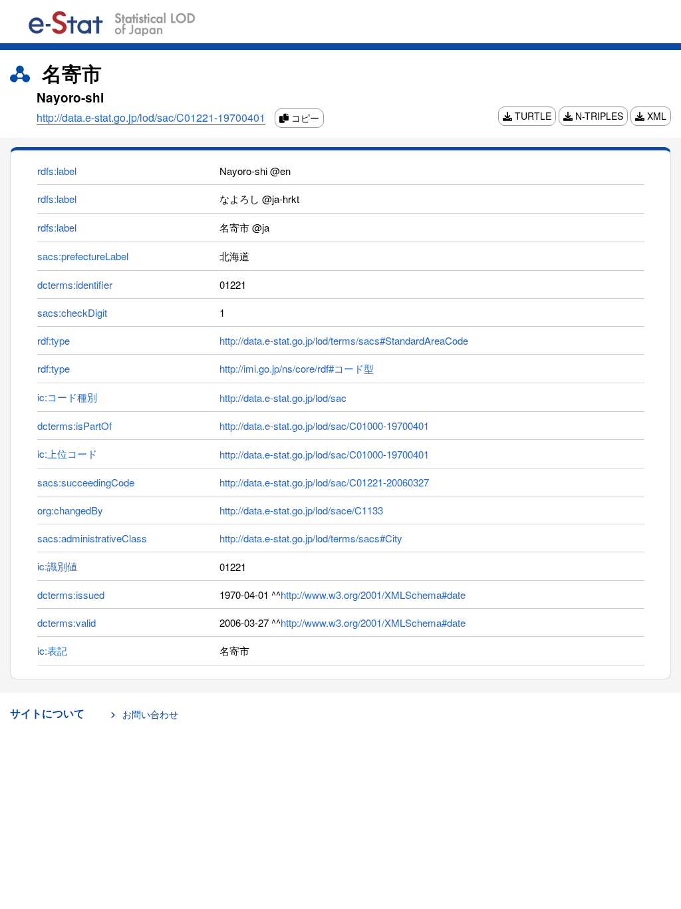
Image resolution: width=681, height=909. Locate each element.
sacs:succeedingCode (85, 482)
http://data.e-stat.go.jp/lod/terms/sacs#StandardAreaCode (343, 340)
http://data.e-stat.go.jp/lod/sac (282, 398)
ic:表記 (52, 650)
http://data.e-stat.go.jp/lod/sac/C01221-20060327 (324, 482)
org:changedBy (70, 510)
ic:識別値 (57, 566)
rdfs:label (56, 171)
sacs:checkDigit (72, 312)
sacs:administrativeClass (92, 538)
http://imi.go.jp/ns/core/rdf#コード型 (296, 368)
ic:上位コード (67, 453)
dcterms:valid (66, 623)
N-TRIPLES (598, 115)
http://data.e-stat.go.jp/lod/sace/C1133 (301, 510)
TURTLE (531, 115)
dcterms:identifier (74, 284)
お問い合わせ (150, 714)
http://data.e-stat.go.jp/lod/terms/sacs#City (310, 538)
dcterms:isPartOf (74, 426)
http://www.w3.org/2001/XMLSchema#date (373, 595)
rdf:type (53, 340)
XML (655, 115)
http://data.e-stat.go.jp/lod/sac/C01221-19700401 (151, 117)
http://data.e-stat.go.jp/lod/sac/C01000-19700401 (324, 426)
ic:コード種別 (67, 397)
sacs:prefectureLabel (82, 256)
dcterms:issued (70, 595)
